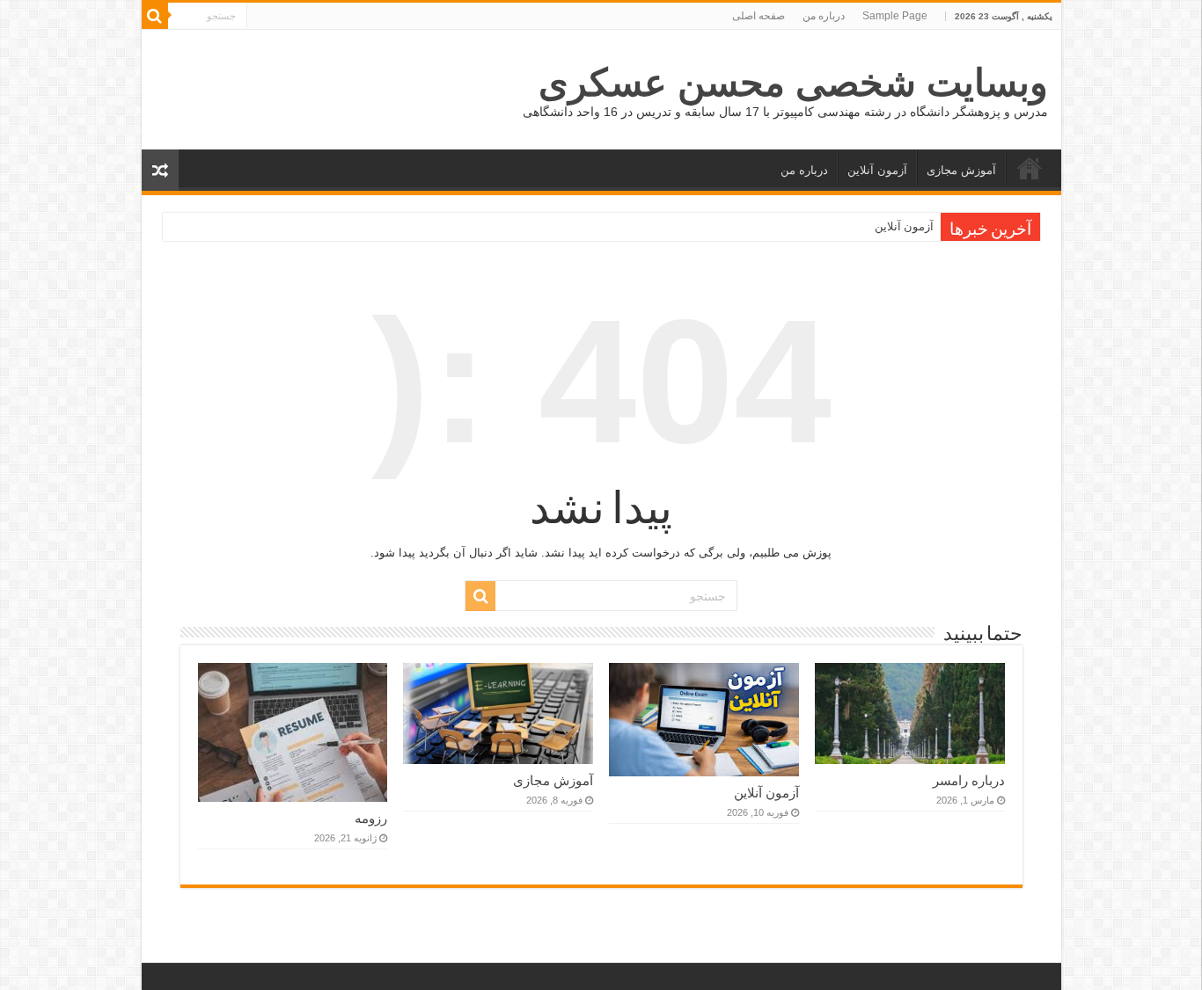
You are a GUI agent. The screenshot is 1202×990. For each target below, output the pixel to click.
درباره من (824, 16)
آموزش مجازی (961, 170)
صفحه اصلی (758, 16)
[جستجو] (155, 16)
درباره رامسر (969, 780)
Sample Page (894, 16)
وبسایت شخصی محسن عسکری (793, 83)
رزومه (371, 818)
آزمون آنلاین (877, 170)
